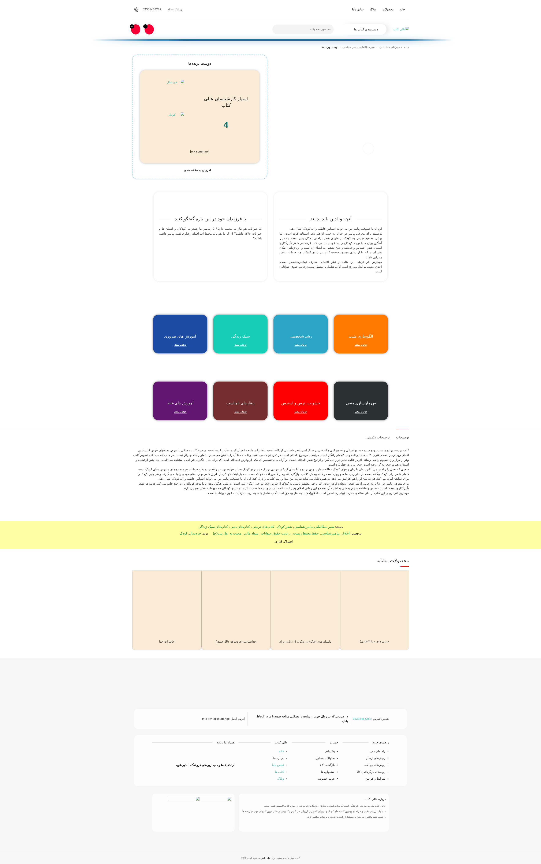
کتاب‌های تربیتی (263, 527)
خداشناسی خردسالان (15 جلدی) (236, 641)
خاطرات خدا (167, 641)
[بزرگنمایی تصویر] (368, 148)
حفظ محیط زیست (306, 533)
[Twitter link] (265, 541)
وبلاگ (280, 778)
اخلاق (346, 533)
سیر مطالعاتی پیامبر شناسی (358, 47)
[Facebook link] (270, 541)
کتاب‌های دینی (240, 527)
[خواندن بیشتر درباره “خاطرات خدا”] (137, 589)
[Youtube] (187, 754)
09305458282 (362, 718)
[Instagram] (174, 754)
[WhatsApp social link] (255, 541)
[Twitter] (199, 754)
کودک (183, 533)
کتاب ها (279, 771)
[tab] (402, 435)
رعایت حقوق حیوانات (275, 533)
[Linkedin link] (260, 541)
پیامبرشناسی (330, 533)
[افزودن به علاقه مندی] (345, 579)
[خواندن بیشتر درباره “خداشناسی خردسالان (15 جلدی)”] (207, 589)
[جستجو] (278, 29)
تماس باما (278, 764)
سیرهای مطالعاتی (389, 47)
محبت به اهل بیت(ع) (227, 533)
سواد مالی (251, 533)
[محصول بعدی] (134, 47)
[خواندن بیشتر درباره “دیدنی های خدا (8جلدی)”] (345, 589)
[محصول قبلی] (143, 47)
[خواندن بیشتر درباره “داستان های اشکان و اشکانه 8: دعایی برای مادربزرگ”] (276, 589)
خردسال (195, 533)
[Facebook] (212, 754)
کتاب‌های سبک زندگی (213, 527)
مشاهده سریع (345, 598)
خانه (406, 47)
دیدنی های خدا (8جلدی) (374, 641)
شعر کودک (284, 527)
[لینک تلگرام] (250, 541)
